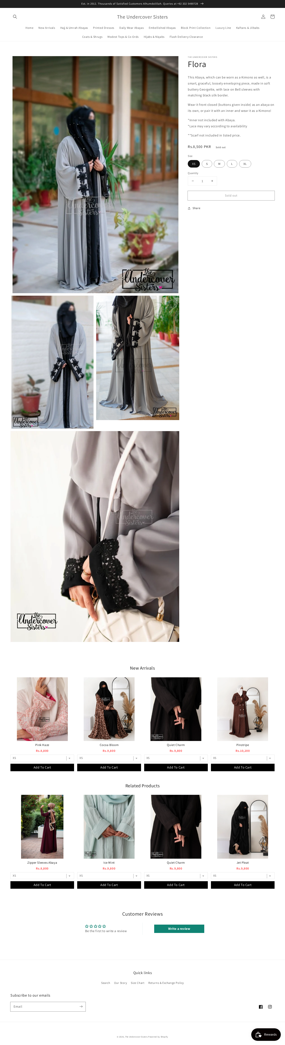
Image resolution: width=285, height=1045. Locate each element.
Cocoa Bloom (109, 745)
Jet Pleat (243, 863)
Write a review (179, 928)
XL (245, 163)
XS (193, 163)
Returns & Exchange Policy (166, 983)
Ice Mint (109, 863)
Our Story (120, 983)
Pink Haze (42, 745)
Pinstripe (242, 745)
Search (105, 983)
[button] (15, 16)
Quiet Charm (176, 745)
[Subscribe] (81, 1006)
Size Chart (137, 983)
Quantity (193, 173)
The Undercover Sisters (136, 1036)
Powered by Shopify (158, 1036)
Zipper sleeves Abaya (42, 863)
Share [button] (196, 208)
